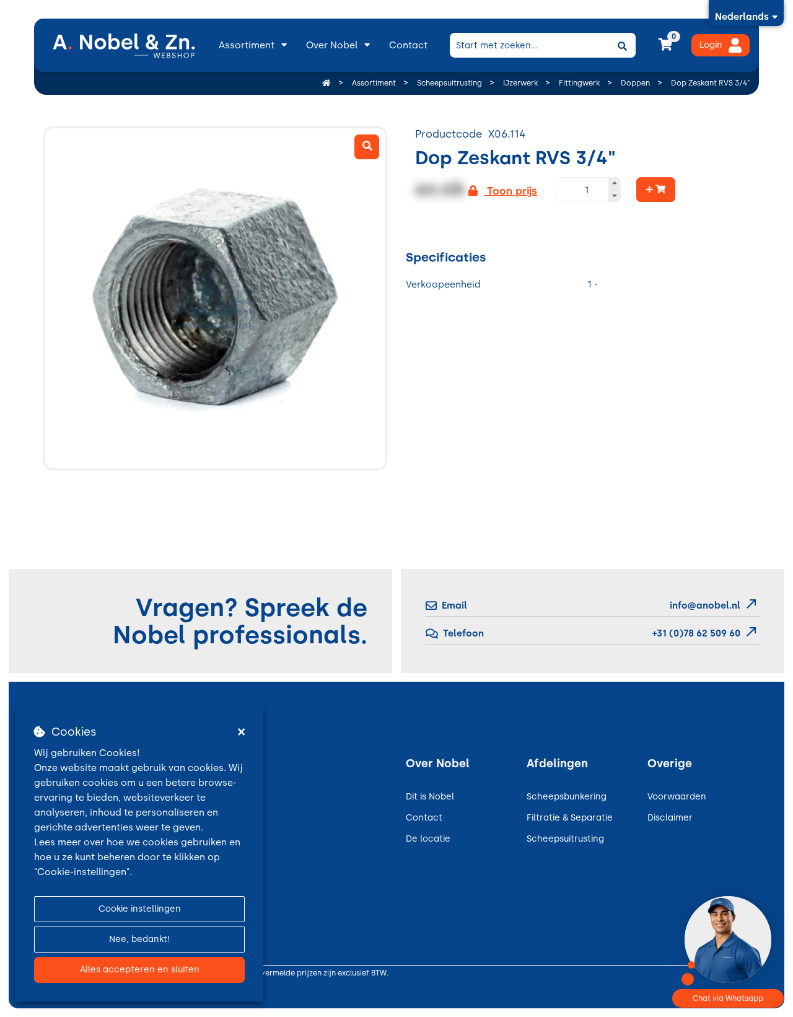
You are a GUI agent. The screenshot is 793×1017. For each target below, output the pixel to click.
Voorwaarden (676, 796)
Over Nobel (331, 45)
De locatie (428, 839)
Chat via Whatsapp (728, 998)
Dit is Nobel (430, 796)
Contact (408, 45)
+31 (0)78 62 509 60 (695, 633)
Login (710, 45)
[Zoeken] (622, 45)
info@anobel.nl (705, 605)
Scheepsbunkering (567, 796)
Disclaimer (670, 817)
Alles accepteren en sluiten (139, 969)
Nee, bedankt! (139, 939)
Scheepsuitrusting (565, 839)
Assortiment (246, 45)
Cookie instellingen (140, 909)
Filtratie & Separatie (570, 817)
